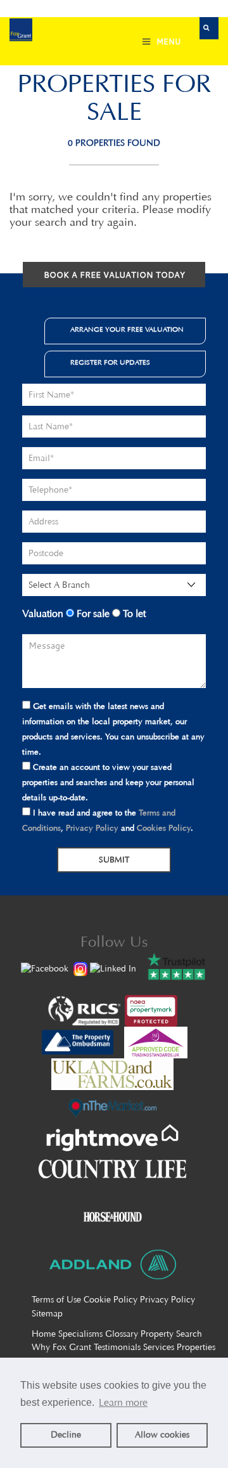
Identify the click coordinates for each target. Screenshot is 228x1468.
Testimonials (117, 1347)
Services (158, 1347)
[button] (209, 28)
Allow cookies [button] (162, 1434)
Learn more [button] (123, 1402)
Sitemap (47, 1313)
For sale (92, 613)
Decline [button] (66, 1434)
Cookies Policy (164, 828)
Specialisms (80, 1333)
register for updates (110, 362)
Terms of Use (56, 1299)
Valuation (42, 613)
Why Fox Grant (61, 1347)
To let (133, 613)
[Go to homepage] (21, 31)
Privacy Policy (92, 828)
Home (44, 1333)
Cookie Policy (110, 1299)
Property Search (171, 1333)
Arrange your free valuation (127, 329)
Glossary (121, 1333)
